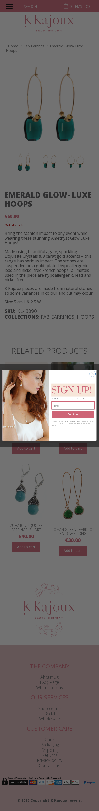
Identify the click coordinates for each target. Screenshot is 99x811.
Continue (73, 414)
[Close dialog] (93, 374)
